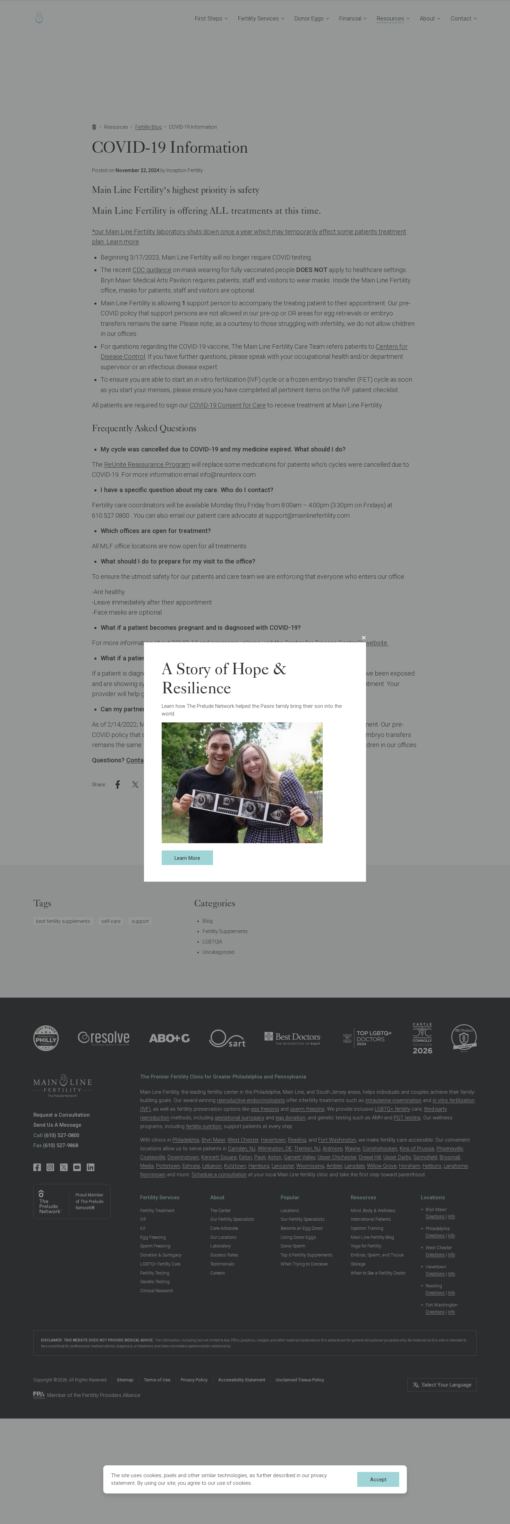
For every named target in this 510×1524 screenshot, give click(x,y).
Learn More (187, 858)
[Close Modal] (363, 637)
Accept (378, 1479)
